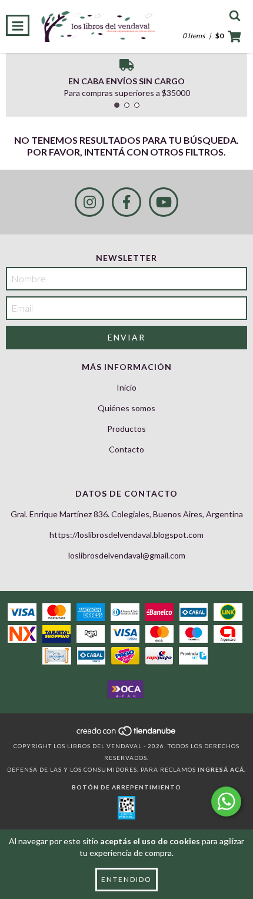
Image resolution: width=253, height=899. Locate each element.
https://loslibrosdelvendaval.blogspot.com (126, 535)
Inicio (126, 387)
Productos (126, 429)
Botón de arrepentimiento (126, 787)
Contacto (126, 449)
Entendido (126, 879)
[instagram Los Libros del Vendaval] (89, 202)
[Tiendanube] (126, 734)
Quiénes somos (126, 408)
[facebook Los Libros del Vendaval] (126, 202)
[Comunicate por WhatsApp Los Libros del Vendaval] (226, 801)
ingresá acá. (222, 769)
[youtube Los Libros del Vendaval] (163, 202)
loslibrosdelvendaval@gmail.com (126, 555)
